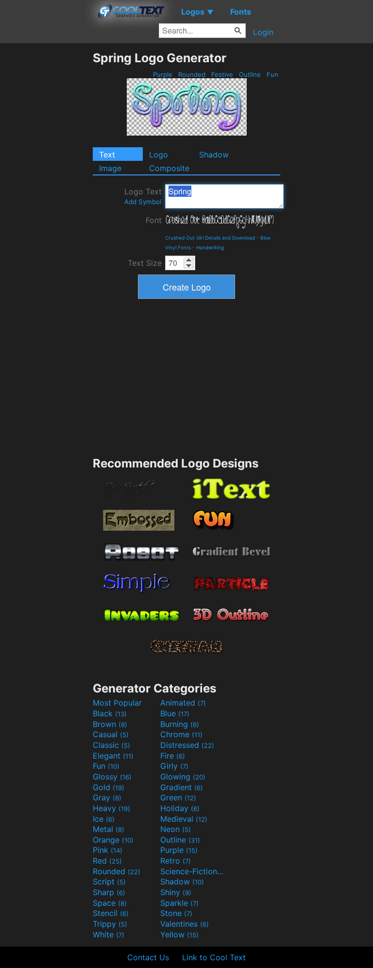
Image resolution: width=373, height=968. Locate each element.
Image (110, 168)
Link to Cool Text (214, 957)
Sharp (109, 892)
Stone (176, 913)
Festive (222, 74)
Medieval (183, 819)
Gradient (181, 787)
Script (109, 881)
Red (107, 860)
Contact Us (148, 957)
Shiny (175, 892)
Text (107, 154)
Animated (183, 703)
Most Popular (117, 703)
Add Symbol (142, 202)
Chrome (181, 734)
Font (154, 220)
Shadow (214, 154)
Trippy (110, 924)
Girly (174, 766)
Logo (158, 154)
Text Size (145, 263)
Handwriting (210, 247)
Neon (175, 829)
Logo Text (143, 196)
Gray (107, 797)
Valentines (184, 924)
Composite (169, 168)
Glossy (112, 776)
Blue (174, 713)
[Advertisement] (46, 196)
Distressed (187, 745)
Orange (113, 840)
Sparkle (179, 903)
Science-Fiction (192, 871)
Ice (104, 819)
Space (110, 903)
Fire (172, 756)
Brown (110, 724)
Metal (108, 829)
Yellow (179, 934)
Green (178, 797)
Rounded (191, 74)
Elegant (113, 756)
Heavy (111, 808)
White (108, 934)
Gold (108, 787)
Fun (272, 74)
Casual (111, 734)
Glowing (182, 776)
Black (110, 713)
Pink (107, 850)
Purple (162, 74)
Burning (179, 724)
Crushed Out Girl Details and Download (210, 238)
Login (263, 32)
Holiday (180, 808)
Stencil (111, 913)
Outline (250, 74)
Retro (175, 860)
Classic (111, 745)
